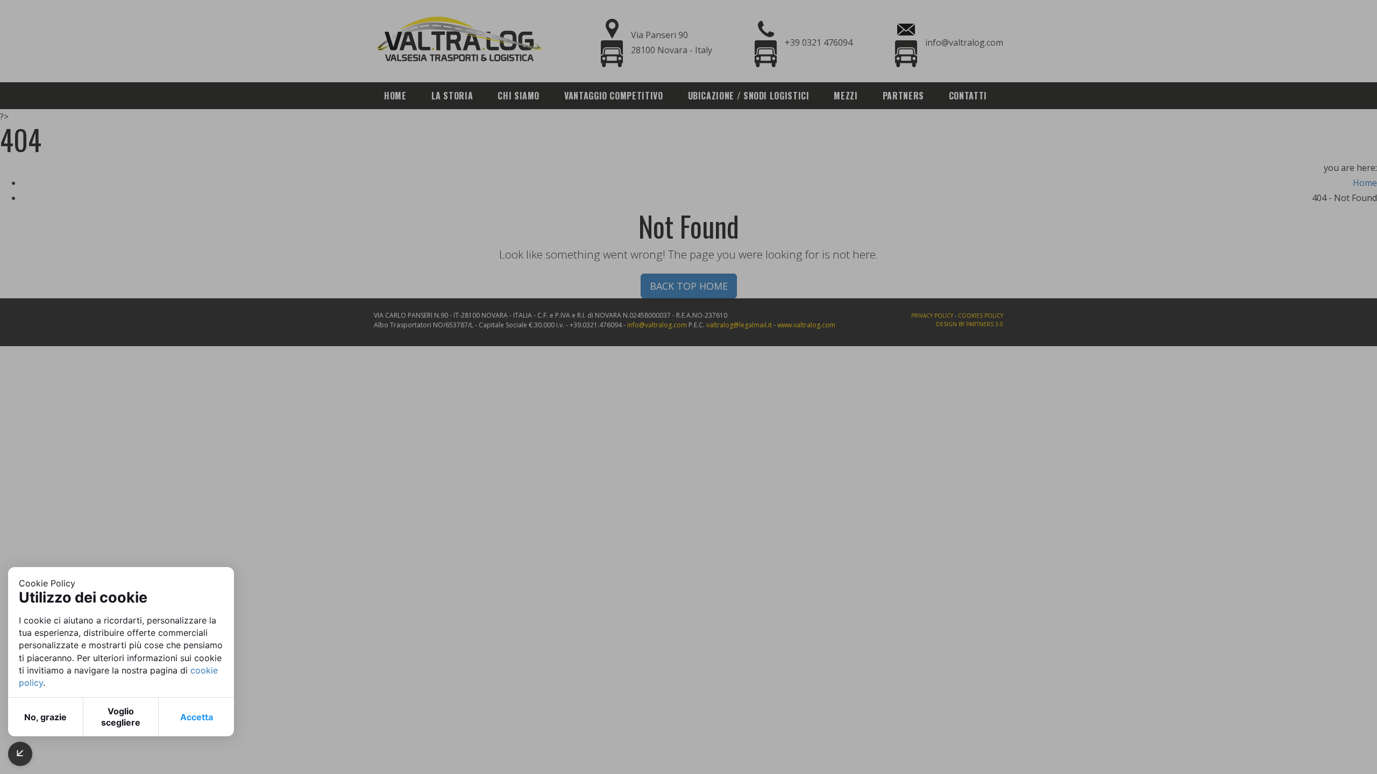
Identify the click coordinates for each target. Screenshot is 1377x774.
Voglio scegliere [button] (120, 717)
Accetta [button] (196, 717)
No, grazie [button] (45, 717)
